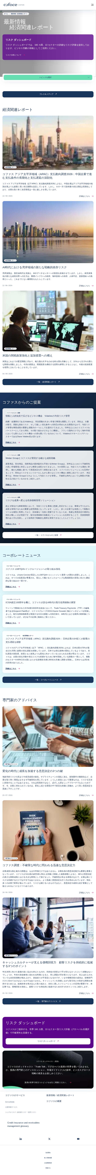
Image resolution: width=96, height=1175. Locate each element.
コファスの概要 (54, 1101)
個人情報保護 (48, 1157)
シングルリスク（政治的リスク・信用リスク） (21, 1112)
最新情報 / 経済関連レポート (60, 1095)
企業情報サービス (11, 1107)
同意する (48, 1168)
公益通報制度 (48, 1163)
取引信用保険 (9, 1102)
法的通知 (48, 1152)
